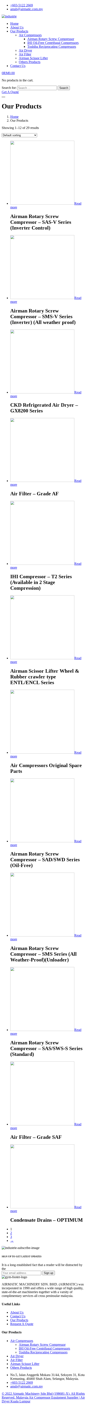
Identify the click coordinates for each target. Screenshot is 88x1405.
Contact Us (17, 66)
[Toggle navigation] (3, 97)
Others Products (29, 62)
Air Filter (25, 54)
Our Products (19, 31)
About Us (16, 27)
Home (14, 23)
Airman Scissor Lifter (33, 58)
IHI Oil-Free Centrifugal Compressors (53, 43)
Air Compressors (30, 35)
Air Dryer (25, 50)
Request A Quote (21, 1324)
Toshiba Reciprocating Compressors (51, 46)
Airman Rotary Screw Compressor (50, 39)
